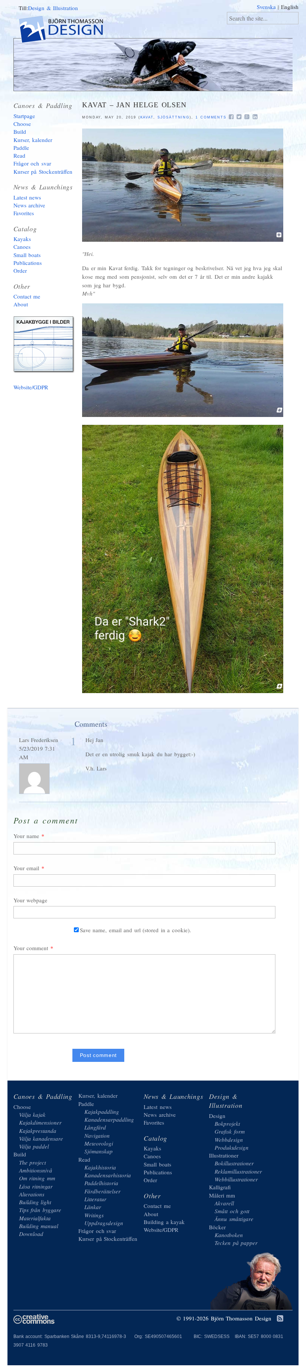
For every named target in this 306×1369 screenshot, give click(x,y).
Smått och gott (232, 1211)
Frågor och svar (32, 163)
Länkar (92, 1207)
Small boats (27, 255)
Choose (22, 123)
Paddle (21, 147)
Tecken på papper (236, 1242)
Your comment (31, 948)
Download (31, 1233)
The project (32, 1162)
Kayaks (22, 238)
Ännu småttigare (234, 1219)
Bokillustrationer (234, 1163)
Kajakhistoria (100, 1167)
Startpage (24, 116)
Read (19, 155)
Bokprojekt (227, 1123)
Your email (26, 868)
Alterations (31, 1194)
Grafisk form (230, 1131)
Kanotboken (229, 1235)
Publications (27, 262)
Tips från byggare (40, 1210)
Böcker (217, 1227)
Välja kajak (32, 1114)
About (20, 304)
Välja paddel (34, 1146)
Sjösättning (173, 117)
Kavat (146, 117)
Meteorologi (98, 1143)
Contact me (27, 296)
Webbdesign (229, 1139)
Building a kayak (45, 346)
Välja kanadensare (41, 1138)
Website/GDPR (30, 387)
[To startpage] (67, 30)
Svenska (266, 6)
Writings (94, 1215)
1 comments (211, 117)
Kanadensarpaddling (109, 1119)
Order (20, 270)
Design (217, 1115)
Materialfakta (35, 1218)
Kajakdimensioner (40, 1122)
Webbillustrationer (236, 1179)
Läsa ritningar (36, 1186)
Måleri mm (222, 1195)
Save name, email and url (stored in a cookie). (135, 930)
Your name (26, 836)
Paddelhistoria (101, 1183)
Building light (35, 1202)
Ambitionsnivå (35, 1170)
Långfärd (95, 1127)
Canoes (22, 246)
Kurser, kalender (33, 139)
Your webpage (30, 900)
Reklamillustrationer (238, 1171)
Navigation (97, 1135)
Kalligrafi (220, 1187)
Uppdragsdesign (103, 1223)
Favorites (23, 213)
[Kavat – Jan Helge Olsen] (182, 239)
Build (19, 131)
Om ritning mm (37, 1178)
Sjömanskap (98, 1151)
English (290, 6)
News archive (29, 205)
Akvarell (224, 1203)
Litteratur (95, 1199)
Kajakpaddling (101, 1111)
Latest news (27, 197)
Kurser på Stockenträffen (42, 171)
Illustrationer (223, 1155)
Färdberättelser (102, 1191)
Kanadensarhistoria (107, 1175)
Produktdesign (232, 1147)
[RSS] (280, 1319)
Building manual (39, 1226)
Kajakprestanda (37, 1130)
